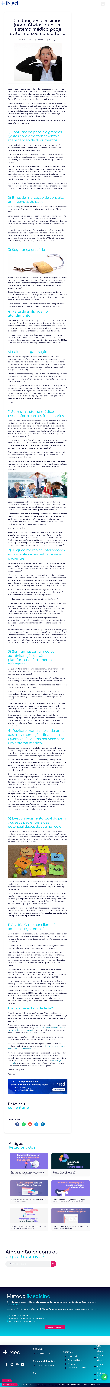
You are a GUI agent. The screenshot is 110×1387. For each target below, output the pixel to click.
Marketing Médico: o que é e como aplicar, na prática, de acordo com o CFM (28, 1227)
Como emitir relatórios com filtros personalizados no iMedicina (65, 1173)
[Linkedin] (22, 1364)
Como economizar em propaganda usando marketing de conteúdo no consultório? (69, 1200)
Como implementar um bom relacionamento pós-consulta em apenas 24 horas (28, 1173)
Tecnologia (52, 40)
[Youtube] (17, 1364)
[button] (103, 4)
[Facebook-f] (6, 1364)
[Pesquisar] (53, 1264)
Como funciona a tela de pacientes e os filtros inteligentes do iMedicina (70, 1227)
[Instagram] (11, 1364)
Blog (34, 1373)
